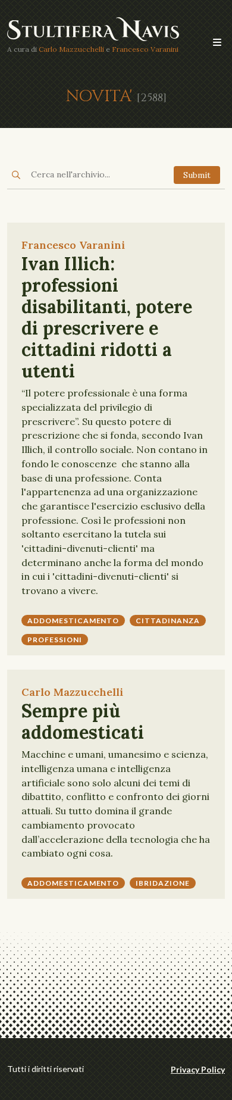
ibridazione (163, 883)
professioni (54, 639)
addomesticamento (73, 620)
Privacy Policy (198, 1069)
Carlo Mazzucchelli (71, 49)
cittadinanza (168, 620)
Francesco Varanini (145, 49)
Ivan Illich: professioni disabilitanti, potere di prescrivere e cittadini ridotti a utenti (106, 317)
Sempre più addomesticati (82, 721)
